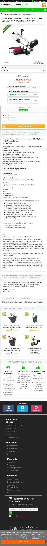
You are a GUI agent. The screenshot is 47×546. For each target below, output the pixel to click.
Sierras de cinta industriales (12, 302)
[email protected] (12, 431)
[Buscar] (45, 10)
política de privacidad (25, 516)
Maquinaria (6, 14)
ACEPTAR (23, 542)
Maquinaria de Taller (15, 14)
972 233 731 (8, 1)
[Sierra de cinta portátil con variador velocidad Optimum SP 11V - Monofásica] (23, 60)
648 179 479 (19, 1)
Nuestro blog (10, 451)
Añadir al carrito (25, 126)
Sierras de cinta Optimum (34, 302)
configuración (35, 538)
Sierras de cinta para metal (28, 14)
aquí (24, 536)
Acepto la (21, 516)
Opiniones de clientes (13, 454)
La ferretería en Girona (14, 448)
